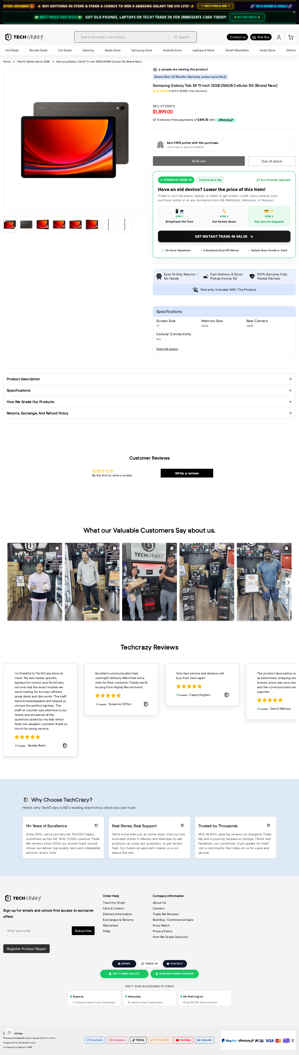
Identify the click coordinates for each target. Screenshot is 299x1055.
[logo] (23, 37)
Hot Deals (12, 50)
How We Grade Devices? (170, 937)
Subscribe (83, 930)
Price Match (161, 925)
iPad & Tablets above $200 (33, 61)
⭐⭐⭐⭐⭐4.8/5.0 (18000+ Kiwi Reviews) (180, 91)
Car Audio (65, 50)
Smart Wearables (237, 50)
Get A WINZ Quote (126, 973)
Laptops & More (203, 50)
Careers (158, 908)
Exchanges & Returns (118, 920)
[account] (279, 37)
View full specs (167, 349)
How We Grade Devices (176, 973)
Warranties (110, 925)
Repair (125, 963)
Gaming (88, 50)
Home (7, 61)
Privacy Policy (162, 931)
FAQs (106, 931)
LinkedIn (206, 1040)
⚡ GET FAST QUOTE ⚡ (247, 17)
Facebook (96, 1040)
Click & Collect (113, 908)
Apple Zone (113, 50)
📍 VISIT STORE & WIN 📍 (166, 5)
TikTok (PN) (161, 1040)
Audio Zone (267, 50)
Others (291, 50)
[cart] (291, 37)
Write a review (187, 473)
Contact (176, 963)
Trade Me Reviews (166, 914)
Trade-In (151, 963)
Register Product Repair (26, 948)
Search (184, 37)
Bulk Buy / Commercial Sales (173, 920)
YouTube (185, 1040)
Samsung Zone (141, 50)
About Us (159, 903)
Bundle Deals (38, 50)
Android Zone (172, 50)
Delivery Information (117, 914)
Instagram (119, 1040)
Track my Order (114, 903)
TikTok (140, 1040)
